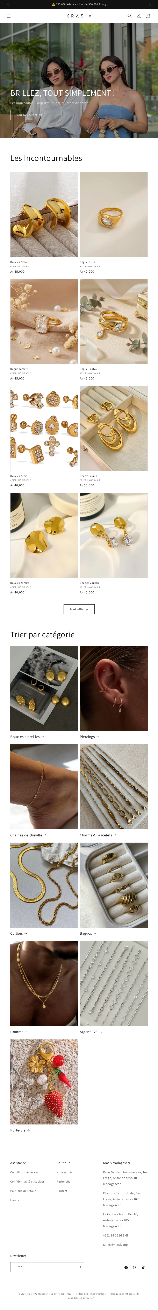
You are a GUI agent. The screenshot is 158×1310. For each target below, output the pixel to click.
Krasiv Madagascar (37, 1293)
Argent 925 (89, 1031)
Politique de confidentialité (124, 1293)
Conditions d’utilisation (81, 1297)
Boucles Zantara (90, 583)
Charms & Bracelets (96, 835)
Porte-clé (18, 1130)
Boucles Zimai (19, 262)
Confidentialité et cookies (27, 1181)
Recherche (63, 1181)
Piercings (87, 736)
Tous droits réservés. (59, 1293)
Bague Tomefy (19, 369)
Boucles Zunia (19, 476)
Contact (62, 1191)
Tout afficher (79, 609)
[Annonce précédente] (8, 4)
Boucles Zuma (88, 476)
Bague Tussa (87, 262)
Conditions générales (24, 1172)
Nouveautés (64, 1172)
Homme (16, 1031)
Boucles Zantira (19, 583)
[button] (8, 15)
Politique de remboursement (90, 1293)
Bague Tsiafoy (88, 369)
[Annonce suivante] (150, 4)
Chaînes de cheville (26, 835)
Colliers (16, 933)
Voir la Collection (29, 115)
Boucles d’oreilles (25, 736)
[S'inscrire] (79, 1267)
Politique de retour (23, 1191)
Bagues (86, 933)
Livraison (16, 1200)
